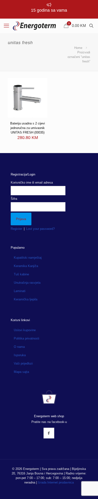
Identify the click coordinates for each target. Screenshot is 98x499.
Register (16, 229)
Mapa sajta (21, 372)
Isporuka (20, 355)
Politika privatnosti (26, 338)
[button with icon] (49, 433)
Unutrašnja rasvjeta (27, 282)
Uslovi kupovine (25, 330)
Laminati (19, 291)
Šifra (14, 199)
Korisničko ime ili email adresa (32, 182)
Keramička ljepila (25, 299)
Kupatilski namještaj (28, 257)
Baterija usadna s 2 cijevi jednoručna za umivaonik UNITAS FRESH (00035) (27, 128)
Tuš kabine (21, 274)
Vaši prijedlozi (23, 363)
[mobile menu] (6, 26)
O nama (19, 347)
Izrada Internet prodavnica (56, 482)
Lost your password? (40, 229)
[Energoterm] (34, 26)
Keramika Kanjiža (26, 266)
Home (78, 48)
